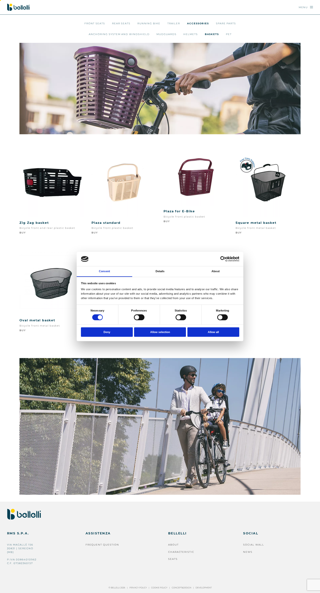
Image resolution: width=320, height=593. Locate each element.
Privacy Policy (138, 587)
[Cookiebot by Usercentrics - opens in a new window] (223, 259)
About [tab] (215, 271)
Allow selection (160, 332)
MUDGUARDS (166, 34)
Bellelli (177, 533)
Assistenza (98, 533)
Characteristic (181, 551)
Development (204, 587)
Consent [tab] (104, 271)
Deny (107, 332)
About (173, 544)
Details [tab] (160, 271)
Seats (173, 558)
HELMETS (190, 34)
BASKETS (212, 34)
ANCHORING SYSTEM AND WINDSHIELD (119, 34)
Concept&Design (181, 587)
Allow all (213, 332)
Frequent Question (102, 544)
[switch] (139, 317)
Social (250, 533)
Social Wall (253, 544)
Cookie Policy (159, 587)
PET (229, 34)
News (247, 551)
